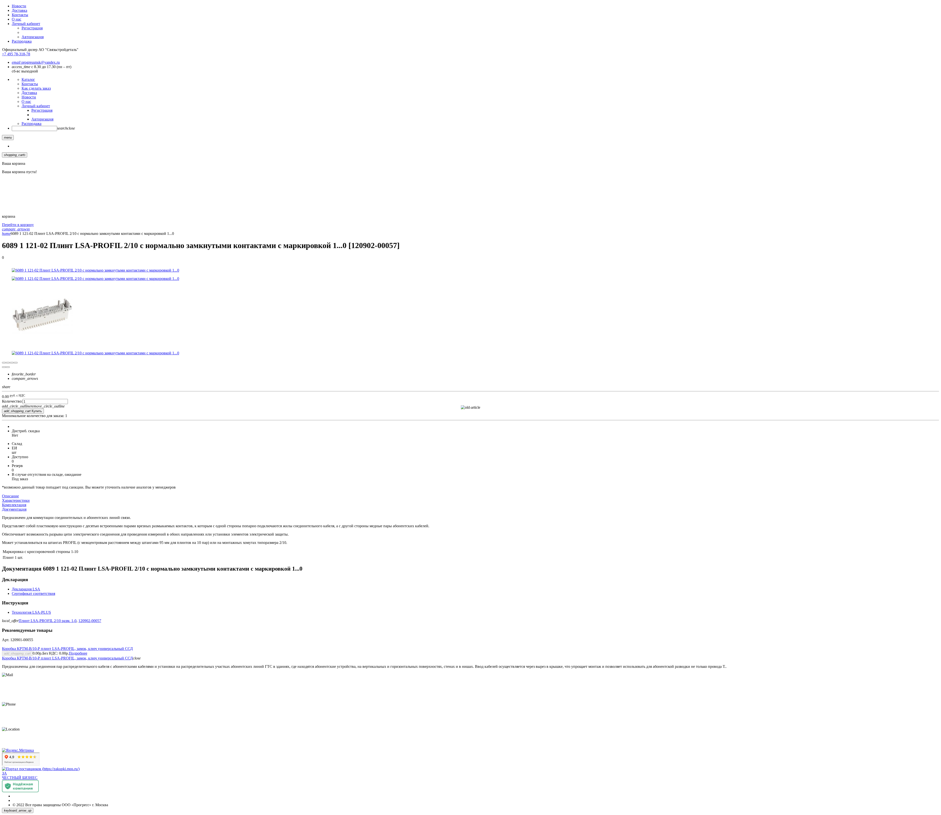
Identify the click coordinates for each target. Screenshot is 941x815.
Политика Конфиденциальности (39, 796)
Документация (14, 509)
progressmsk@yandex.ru (36, 62)
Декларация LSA (26, 589)
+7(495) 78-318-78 (17, 712)
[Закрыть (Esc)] (4, 362)
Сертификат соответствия (33, 593)
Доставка (19, 10)
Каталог (28, 79)
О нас (16, 19)
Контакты (20, 15)
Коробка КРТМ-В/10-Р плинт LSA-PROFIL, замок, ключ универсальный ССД (67, 649)
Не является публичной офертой (39, 800)
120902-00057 (89, 621)
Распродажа (22, 41)
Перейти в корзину (18, 225)
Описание (10, 496)
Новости (19, 6)
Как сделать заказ (36, 88)
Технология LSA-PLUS (31, 612)
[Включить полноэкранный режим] (12, 362)
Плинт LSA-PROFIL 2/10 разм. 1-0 (47, 621)
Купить (23, 411)
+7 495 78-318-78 (16, 54)
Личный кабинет (26, 24)
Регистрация (32, 28)
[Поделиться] (8, 362)
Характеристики (16, 500)
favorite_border (24, 374)
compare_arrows (25, 378)
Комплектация (14, 505)
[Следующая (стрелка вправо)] (8, 367)
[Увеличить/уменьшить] (16, 362)
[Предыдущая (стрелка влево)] (4, 367)
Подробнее (78, 653)
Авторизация (33, 37)
